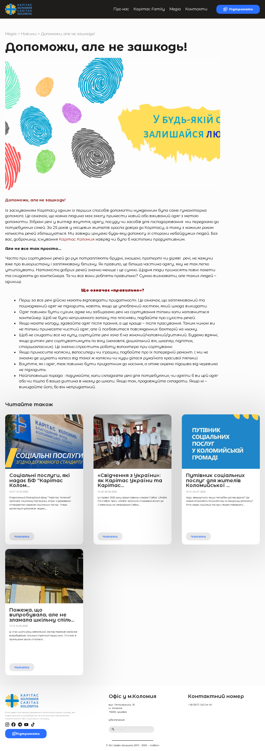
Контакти (196, 9)
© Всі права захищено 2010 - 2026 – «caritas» (132, 745)
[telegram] (20, 724)
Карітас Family (149, 9)
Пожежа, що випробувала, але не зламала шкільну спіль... (41, 615)
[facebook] (13, 724)
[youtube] (26, 724)
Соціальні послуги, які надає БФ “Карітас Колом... (39, 480)
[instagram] (7, 724)
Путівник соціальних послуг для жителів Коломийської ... (215, 480)
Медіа (175, 9)
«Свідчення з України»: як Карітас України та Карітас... (130, 480)
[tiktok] (33, 724)
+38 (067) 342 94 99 (200, 704)
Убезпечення (117, 719)
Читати (21, 536)
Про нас (121, 9)
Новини (29, 33)
